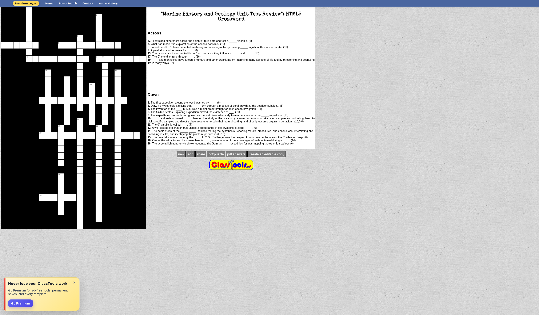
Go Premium (20, 303)
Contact (88, 3)
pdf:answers (236, 154)
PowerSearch (68, 3)
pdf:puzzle (216, 154)
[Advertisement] (231, 78)
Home (49, 3)
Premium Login (25, 3)
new (181, 154)
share (201, 154)
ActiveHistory (108, 3)
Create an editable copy (266, 154)
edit (190, 154)
